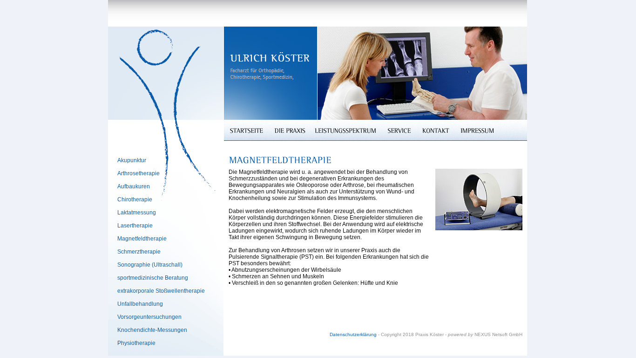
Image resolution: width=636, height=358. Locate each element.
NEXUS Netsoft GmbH (498, 334)
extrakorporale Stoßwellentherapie (161, 291)
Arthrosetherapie (138, 173)
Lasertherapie (135, 225)
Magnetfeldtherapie (142, 238)
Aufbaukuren (133, 186)
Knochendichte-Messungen (152, 330)
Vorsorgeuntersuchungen (149, 317)
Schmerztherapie (139, 251)
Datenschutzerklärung (353, 334)
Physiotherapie (136, 343)
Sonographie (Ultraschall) (150, 265)
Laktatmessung (136, 212)
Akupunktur (131, 160)
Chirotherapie (134, 199)
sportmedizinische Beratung (152, 278)
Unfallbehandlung (140, 304)
